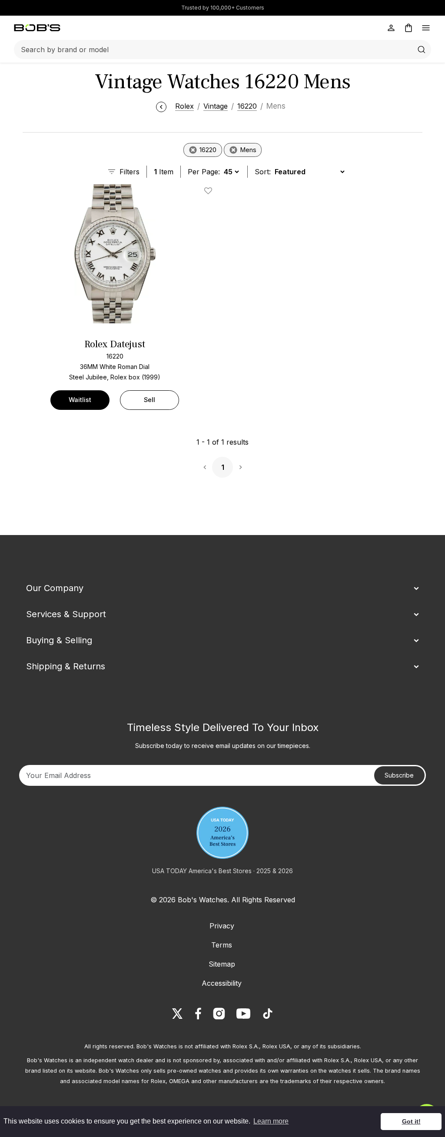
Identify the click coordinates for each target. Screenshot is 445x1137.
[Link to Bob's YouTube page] (243, 1014)
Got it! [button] (411, 1121)
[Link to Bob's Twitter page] (177, 1014)
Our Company (54, 588)
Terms (221, 945)
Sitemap (222, 964)
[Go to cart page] (408, 28)
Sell (149, 399)
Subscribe (399, 775)
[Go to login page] (391, 28)
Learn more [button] (271, 1121)
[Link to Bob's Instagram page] (219, 1014)
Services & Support (66, 614)
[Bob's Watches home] (37, 27)
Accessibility (222, 983)
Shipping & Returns (65, 666)
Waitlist (80, 399)
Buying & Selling (59, 640)
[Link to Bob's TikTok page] (268, 1014)
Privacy (221, 925)
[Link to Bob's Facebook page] (198, 1014)
